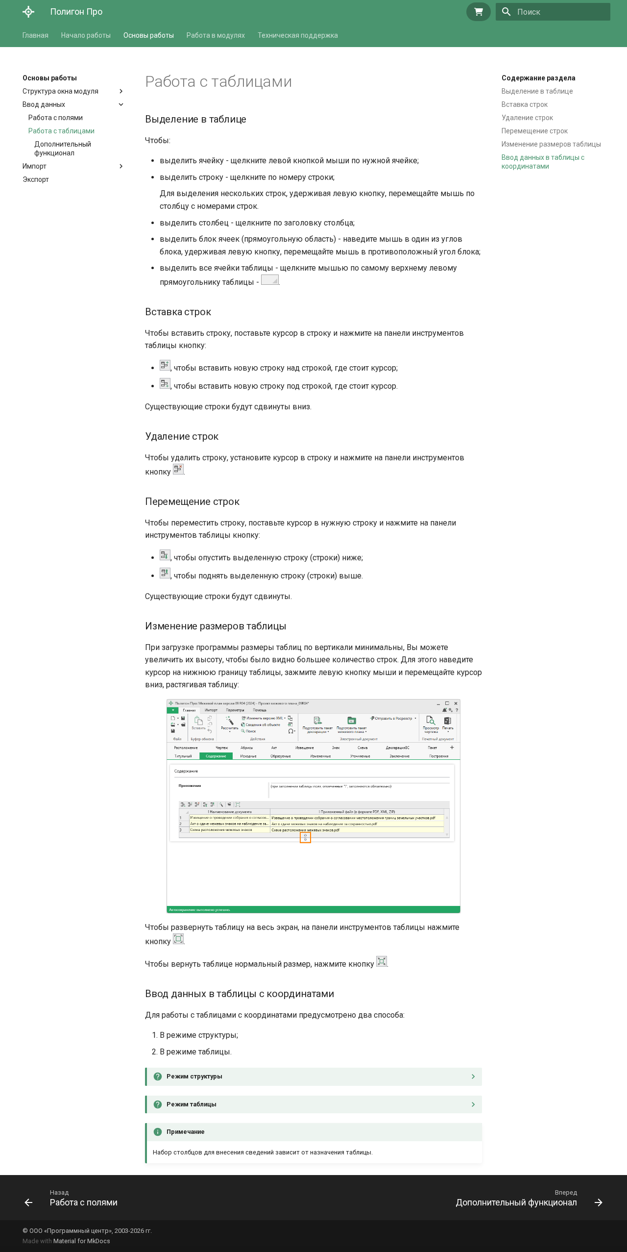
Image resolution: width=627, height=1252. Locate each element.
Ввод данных (44, 104)
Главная (35, 35)
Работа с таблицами (61, 131)
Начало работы (86, 35)
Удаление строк (527, 118)
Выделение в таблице (537, 91)
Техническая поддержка (298, 35)
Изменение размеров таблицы (551, 144)
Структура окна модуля (60, 91)
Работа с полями (55, 118)
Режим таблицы (192, 1104)
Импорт (35, 166)
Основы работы (148, 35)
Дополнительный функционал (62, 148)
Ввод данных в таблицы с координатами (543, 161)
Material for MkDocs (81, 1241)
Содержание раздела (539, 78)
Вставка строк (525, 104)
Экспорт (36, 179)
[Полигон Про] (28, 12)
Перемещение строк (535, 131)
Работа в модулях (216, 35)
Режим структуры (194, 1076)
